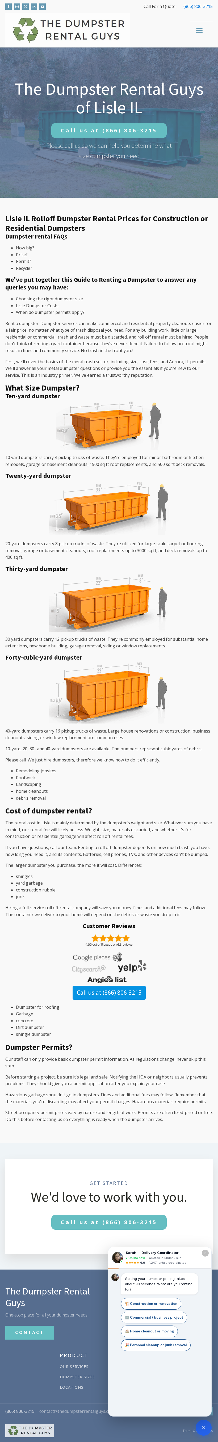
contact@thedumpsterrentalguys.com (76, 1411)
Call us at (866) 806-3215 (109, 992)
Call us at (109, 130)
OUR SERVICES (74, 1367)
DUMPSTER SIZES (77, 1377)
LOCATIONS (71, 1387)
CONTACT (29, 1332)
